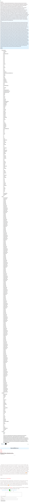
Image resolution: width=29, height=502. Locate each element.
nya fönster (24, 15)
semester (4, 171)
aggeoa (4, 423)
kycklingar (5, 14)
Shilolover (4, 420)
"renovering (4, 51)
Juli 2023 (24, 23)
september (4, 172)
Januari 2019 (17, 31)
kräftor (1, 14)
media (22, 14)
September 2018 (6, 32)
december (4, 112)
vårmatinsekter (4, 20)
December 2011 (5, 371)
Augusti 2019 (24, 30)
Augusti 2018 (10, 32)
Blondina (4, 395)
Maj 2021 (4, 243)
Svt (16, 6)
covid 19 (4, 110)
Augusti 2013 (24, 40)
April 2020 (21, 29)
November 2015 (12, 37)
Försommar (17, 4)
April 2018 (21, 32)
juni (19, 13)
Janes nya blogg (5, 407)
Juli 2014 (13, 39)
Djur (10, 4)
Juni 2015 (1, 38)
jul (16, 13)
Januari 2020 (3, 30)
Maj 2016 (4, 311)
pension (10, 16)
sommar (4, 176)
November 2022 (23, 24)
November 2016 (5, 304)
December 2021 (5, 235)
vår (0, 20)
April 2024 (17, 22)
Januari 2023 (14, 24)
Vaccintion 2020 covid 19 (12, 7)
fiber (6, 12)
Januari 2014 (3, 40)
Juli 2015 (27, 37)
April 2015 (7, 38)
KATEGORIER (4, 50)
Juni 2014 (16, 39)
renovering (24, 16)
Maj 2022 (16, 25)
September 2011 (5, 374)
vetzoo (4, 187)
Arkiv (1, 21)
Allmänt (1, 4)
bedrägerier (4, 103)
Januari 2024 (5, 206)
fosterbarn (12, 12)
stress (4, 180)
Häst (11, 5)
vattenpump (4, 185)
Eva (3, 398)
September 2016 (5, 306)
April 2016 (4, 312)
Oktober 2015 (16, 37)
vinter (4, 189)
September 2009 (19, 46)
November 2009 (10, 46)
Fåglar (14, 4)
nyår (27, 15)
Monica (4, 416)
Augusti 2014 (10, 39)
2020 (4, 58)
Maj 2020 (18, 29)
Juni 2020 (16, 29)
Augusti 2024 (6, 22)
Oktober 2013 (16, 40)
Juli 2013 (27, 40)
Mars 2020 (24, 29)
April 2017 (4, 298)
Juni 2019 (1, 31)
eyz (3, 424)
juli (17, 13)
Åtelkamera (9, 20)
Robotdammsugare (13, 6)
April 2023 (4, 24)
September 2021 (5, 238)
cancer (1, 450)
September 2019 (20, 30)
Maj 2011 (4, 379)
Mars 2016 (4, 313)
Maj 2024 (14, 22)
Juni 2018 (16, 32)
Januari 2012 (5, 370)
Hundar (9, 5)
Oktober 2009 (14, 46)
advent (25, 7)
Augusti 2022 (8, 25)
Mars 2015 (10, 38)
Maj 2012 (18, 42)
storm (4, 179)
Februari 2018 (5, 287)
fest (4, 12)
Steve (4, 422)
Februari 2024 (24, 22)
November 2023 (8, 23)
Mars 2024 (20, 22)
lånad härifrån (9, 478)
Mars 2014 (24, 39)
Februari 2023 (11, 24)
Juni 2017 (4, 296)
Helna (4, 405)
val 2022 (4, 184)
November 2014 (25, 38)
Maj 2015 (4, 38)
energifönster (5, 117)
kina (3, 425)
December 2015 (7, 37)
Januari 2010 (2, 46)
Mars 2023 (7, 24)
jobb (15, 13)
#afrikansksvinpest (5, 53)
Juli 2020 (13, 29)
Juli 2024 (9, 22)
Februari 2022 (25, 25)
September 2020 (6, 29)
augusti (6, 8)
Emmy (4, 397)
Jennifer (4, 408)
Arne (5, 4)
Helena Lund (5, 404)
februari (1, 12)
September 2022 (4, 25)
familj (4, 118)
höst (10, 13)
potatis (20, 16)
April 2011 (4, 380)
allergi (1, 8)
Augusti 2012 (10, 42)
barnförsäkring (5, 102)
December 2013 (7, 40)
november (16, 15)
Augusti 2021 (5, 239)
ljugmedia (11, 14)
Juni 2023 (26, 23)
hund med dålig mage (6, 128)
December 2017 (7, 33)
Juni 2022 (13, 25)
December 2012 (21, 41)
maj (14, 14)
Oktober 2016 (5, 305)
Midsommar (24, 5)
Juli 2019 (27, 30)
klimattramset (25, 13)
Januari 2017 (5, 302)
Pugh (7, 6)
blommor (4, 105)
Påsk (8, 6)
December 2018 (21, 31)
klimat (21, 13)
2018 (1, 449)
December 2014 (21, 38)
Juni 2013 (1, 41)
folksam (8, 12)
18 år (4, 54)
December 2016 (5, 303)
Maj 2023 (1, 24)
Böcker (8, 4)
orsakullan (4, 429)
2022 (4, 60)
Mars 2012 (24, 42)
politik (13, 16)
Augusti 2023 (21, 23)
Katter (13, 5)
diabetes (4, 113)
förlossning (20, 12)
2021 (4, 59)
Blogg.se (1, 48)
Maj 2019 (4, 31)
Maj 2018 (18, 32)
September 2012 (6, 42)
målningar (10, 15)
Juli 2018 (13, 32)
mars (16, 14)
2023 (4, 61)
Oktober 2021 (5, 237)
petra (4, 430)
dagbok (4, 111)
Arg (4, 4)
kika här (11, 487)
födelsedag (16, 12)
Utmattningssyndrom (4, 7)
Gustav (6, 5)
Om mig (1, 47)
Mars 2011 (4, 381)
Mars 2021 (4, 245)
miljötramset (2, 15)
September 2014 (6, 39)
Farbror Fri (4, 399)
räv (26, 16)
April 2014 (21, 39)
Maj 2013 (4, 41)
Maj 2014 (18, 39)
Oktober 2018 (2, 32)
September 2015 (20, 37)
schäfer (4, 170)
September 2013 (20, 40)
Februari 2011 (5, 382)
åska (12, 20)
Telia (22, 6)
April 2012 (21, 42)
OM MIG (3, 431)
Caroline (4, 396)
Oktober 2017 (16, 33)
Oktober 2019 (16, 30)
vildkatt (4, 188)
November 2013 (12, 40)
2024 (4, 62)
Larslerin (16, 5)
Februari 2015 (13, 38)
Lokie (4, 415)
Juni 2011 (4, 378)
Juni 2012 (16, 42)
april (3, 8)
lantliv (8, 14)
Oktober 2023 (12, 23)
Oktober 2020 (2, 29)
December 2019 (7, 30)
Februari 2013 (13, 41)
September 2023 (17, 23)
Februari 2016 (5, 314)
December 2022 (18, 24)
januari (13, 13)
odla (1, 16)
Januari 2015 (17, 38)
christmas (4, 109)
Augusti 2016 (5, 307)
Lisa (3, 414)
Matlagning (20, 5)
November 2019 (12, 30)
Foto (12, 4)
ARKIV (3, 196)
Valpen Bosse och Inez (20, 7)
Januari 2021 (5, 247)
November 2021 (5, 236)
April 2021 (4, 244)
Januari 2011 (5, 383)
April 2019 (7, 31)
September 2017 (20, 33)
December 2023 (4, 23)
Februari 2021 (5, 246)
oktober (3, 16)
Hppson (4, 406)
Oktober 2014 (2, 39)
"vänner (4, 52)
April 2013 (7, 41)
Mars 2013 (10, 41)
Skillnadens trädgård (6, 421)
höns (9, 13)
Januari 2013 (17, 41)
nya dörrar (20, 15)
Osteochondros (3, 6)
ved (3, 186)
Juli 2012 (13, 42)
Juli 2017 (27, 33)
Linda (4, 413)
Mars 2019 (10, 31)
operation (7, 16)
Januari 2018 (3, 33)
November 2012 (25, 41)
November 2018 (25, 31)
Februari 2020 (5, 260)
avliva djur (11, 8)
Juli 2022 (11, 25)
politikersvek (16, 16)
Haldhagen (4, 403)
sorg (3, 178)
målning (6, 15)
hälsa (7, 13)
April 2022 (19, 25)
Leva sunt (4, 412)
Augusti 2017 (24, 33)
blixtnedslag (5, 104)
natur (13, 15)
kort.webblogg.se (14, 448)
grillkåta (23, 12)
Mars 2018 (24, 32)
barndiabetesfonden (20, 8)
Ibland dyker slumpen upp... (7, 453)
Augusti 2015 (24, 37)
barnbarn (15, 8)
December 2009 (6, 46)
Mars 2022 (22, 25)
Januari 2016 (3, 37)
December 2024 (2, 22)
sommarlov (4, 177)
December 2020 (5, 248)
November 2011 (5, 372)
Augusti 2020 (10, 29)
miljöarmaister (26, 14)
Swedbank (19, 6)
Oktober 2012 (2, 42)
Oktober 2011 (5, 373)
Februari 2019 (13, 31)
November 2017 (12, 33)
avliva (8, 8)
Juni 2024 (12, 22)
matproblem (19, 14)
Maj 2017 (4, 297)
